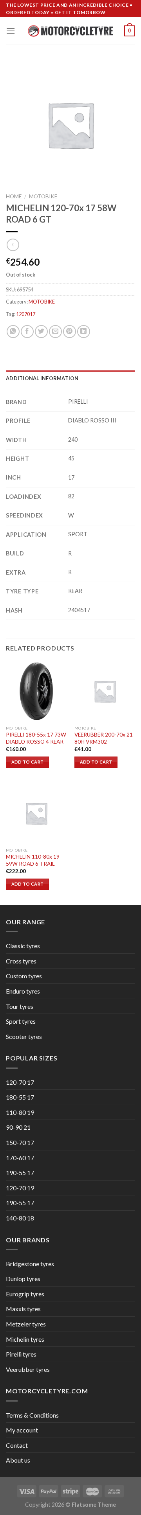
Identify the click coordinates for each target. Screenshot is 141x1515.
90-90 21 (18, 1127)
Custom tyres (24, 975)
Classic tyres (23, 945)
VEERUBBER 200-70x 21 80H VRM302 (103, 738)
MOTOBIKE (43, 196)
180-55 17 (20, 1097)
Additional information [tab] (42, 378)
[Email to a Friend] (55, 331)
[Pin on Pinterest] (69, 331)
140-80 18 (20, 1218)
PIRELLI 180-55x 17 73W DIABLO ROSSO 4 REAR (36, 738)
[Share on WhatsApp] (13, 331)
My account (22, 1430)
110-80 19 (20, 1112)
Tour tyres (19, 1006)
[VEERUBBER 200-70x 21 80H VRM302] (104, 691)
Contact (17, 1445)
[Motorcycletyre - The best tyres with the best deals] (71, 31)
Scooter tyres (24, 1036)
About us (18, 1460)
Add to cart (27, 761)
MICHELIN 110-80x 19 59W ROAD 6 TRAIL (33, 860)
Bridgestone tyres (30, 1263)
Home (14, 196)
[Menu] (10, 30)
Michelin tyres (25, 1339)
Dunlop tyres (23, 1278)
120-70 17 (20, 1082)
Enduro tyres (23, 991)
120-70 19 (20, 1188)
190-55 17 (20, 1172)
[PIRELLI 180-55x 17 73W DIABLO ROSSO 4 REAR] (36, 691)
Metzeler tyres (26, 1324)
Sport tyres (21, 1021)
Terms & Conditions (32, 1415)
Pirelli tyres (21, 1354)
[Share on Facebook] (27, 331)
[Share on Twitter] (41, 331)
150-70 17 (20, 1142)
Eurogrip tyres (25, 1294)
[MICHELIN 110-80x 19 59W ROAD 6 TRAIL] (36, 813)
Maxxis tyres (23, 1308)
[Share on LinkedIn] (83, 331)
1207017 (25, 314)
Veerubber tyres (28, 1369)
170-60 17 (20, 1157)
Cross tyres (21, 961)
